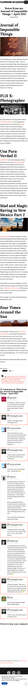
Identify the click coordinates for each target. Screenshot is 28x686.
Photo (18, 379)
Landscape (16, 378)
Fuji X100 (11, 378)
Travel (23, 381)
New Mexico (4, 379)
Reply (3, 402)
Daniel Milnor (4, 160)
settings (17, 680)
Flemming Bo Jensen (12, 2)
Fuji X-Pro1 (6, 378)
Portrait (10, 381)
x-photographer (19, 382)
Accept (4, 683)
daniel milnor (23, 376)
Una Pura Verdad (18, 162)
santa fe (19, 381)
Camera (8, 376)
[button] (26, 2)
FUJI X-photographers (6, 122)
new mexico (23, 378)
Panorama (14, 379)
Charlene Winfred (5, 236)
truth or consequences (7, 382)
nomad (9, 379)
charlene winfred (15, 376)
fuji (2, 378)
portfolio (21, 124)
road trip (15, 381)
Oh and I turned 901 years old (11, 288)
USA (14, 382)
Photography (4, 381)
